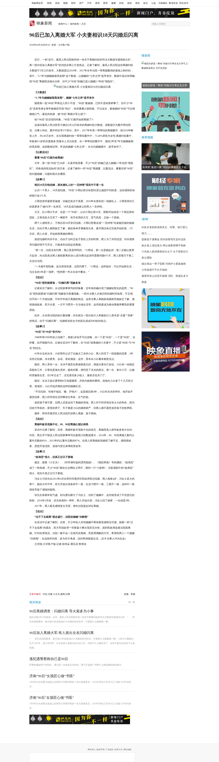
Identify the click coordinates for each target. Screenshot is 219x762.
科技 (121, 3)
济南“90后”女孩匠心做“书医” (52, 676)
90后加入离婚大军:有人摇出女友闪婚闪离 (61, 633)
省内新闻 (74, 24)
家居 (97, 3)
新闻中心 (62, 24)
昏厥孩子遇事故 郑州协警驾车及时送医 (164, 239)
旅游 (129, 3)
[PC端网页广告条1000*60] (109, 13)
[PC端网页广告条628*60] (79, 719)
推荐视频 (147, 137)
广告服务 (109, 749)
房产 (81, 3)
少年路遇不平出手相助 (154, 269)
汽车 (89, 3)
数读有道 (173, 3)
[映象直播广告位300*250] (166, 352)
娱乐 (145, 3)
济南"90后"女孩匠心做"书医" (51, 698)
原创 (57, 3)
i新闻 (145, 219)
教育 (105, 3)
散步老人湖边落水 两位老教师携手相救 (164, 245)
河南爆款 (162, 3)
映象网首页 (37, 3)
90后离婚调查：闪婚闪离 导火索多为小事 (61, 611)
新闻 (49, 3)
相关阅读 (35, 602)
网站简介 (91, 749)
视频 (65, 3)
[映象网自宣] (166, 112)
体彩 (137, 3)
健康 (113, 3)
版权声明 (100, 749)
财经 (73, 3)
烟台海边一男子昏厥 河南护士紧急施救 (164, 263)
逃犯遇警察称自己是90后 (48, 659)
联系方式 (118, 749)
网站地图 (127, 749)
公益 (153, 3)
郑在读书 (183, 3)
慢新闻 (146, 55)
